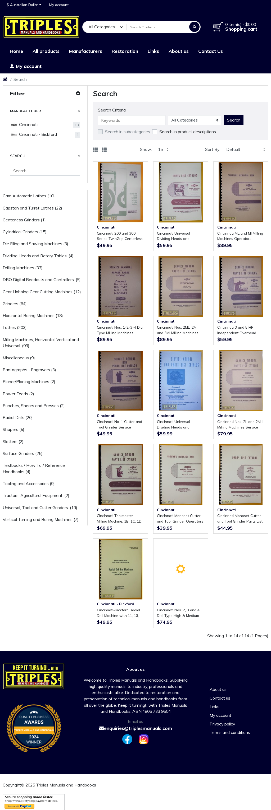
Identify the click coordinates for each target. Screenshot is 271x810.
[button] (24, 5)
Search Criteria (112, 110)
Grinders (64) (15, 303)
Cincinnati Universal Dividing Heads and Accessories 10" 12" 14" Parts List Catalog (177, 236)
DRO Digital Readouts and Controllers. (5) (42, 279)
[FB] (126, 739)
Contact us (220, 698)
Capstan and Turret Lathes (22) (32, 208)
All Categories (101, 26)
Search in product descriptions (187, 131)
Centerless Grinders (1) (24, 219)
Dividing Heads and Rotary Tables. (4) (38, 255)
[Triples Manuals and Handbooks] (41, 27)
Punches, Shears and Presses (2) (34, 405)
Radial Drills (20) (18, 417)
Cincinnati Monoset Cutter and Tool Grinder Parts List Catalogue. (240, 518)
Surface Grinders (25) (23, 453)
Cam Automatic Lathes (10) (29, 195)
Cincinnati (28, 124)
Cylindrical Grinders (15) (25, 231)
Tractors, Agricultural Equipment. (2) (36, 495)
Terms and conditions (230, 732)
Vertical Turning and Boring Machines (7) (41, 519)
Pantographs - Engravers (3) (29, 369)
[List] (104, 149)
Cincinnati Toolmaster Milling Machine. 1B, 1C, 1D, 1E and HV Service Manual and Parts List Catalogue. (119, 518)
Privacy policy (222, 724)
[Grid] (95, 149)
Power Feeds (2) (18, 393)
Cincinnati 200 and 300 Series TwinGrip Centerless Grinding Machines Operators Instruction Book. (120, 236)
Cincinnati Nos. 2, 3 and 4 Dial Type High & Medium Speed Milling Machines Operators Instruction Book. (180, 613)
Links (214, 706)
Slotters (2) (13, 441)
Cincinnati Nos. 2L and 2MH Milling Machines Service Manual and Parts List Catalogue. (240, 424)
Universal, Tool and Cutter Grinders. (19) (40, 507)
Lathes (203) (15, 327)
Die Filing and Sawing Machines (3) (35, 243)
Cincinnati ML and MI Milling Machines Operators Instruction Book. (240, 236)
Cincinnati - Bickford (37, 134)
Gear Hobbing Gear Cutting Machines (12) (42, 291)
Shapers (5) (13, 429)
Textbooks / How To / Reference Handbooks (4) (34, 468)
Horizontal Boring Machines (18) (33, 315)
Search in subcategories (127, 131)
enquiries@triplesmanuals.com (138, 728)
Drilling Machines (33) (23, 267)
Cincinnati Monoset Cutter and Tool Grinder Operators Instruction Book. (180, 518)
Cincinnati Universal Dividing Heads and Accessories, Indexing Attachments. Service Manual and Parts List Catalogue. (175, 424)
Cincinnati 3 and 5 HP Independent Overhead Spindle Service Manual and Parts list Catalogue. (240, 330)
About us (218, 689)
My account (220, 715)
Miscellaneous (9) (19, 357)
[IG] (145, 739)
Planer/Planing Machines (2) (29, 381)
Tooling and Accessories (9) (29, 483)
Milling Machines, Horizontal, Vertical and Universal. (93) (41, 342)
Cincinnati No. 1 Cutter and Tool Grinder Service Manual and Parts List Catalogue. (119, 424)
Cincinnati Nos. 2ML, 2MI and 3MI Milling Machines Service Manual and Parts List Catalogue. (178, 330)
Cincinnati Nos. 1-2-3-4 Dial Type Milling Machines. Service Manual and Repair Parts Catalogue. (120, 330)
